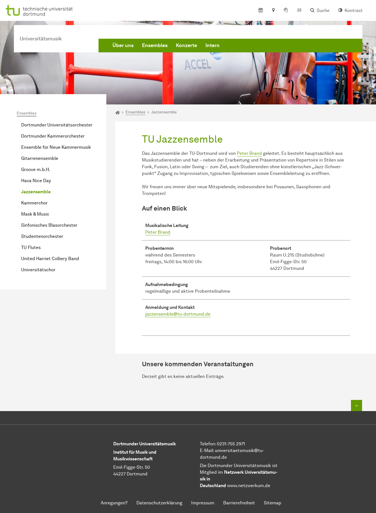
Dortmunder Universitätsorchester (56, 125)
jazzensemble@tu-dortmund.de (177, 314)
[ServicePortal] (286, 10)
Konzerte (186, 45)
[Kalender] (260, 10)
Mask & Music (35, 214)
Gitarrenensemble (39, 158)
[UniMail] (299, 10)
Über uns (123, 45)
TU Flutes (31, 247)
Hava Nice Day (36, 180)
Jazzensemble (36, 191)
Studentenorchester (42, 236)
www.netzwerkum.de (248, 485)
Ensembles (155, 45)
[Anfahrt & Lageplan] (273, 10)
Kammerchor (34, 203)
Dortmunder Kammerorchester (53, 136)
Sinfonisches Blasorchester (49, 225)
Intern (212, 45)
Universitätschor (38, 269)
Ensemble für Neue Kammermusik (56, 147)
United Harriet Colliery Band (50, 258)
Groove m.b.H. (35, 169)
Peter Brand (249, 153)
